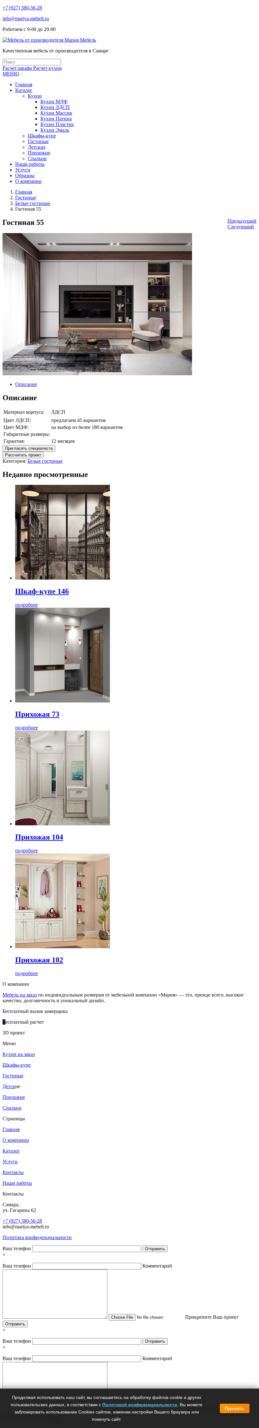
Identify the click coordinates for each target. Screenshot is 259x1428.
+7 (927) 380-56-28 (22, 7)
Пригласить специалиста (29, 448)
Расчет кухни (47, 68)
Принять (234, 1408)
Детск (9, 1086)
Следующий (240, 226)
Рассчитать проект (23, 455)
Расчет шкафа (18, 68)
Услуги (10, 1161)
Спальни (12, 1108)
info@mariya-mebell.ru (26, 18)
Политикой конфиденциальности (139, 1404)
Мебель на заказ (20, 994)
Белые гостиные (32, 203)
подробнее (26, 604)
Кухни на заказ (19, 1054)
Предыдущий (241, 221)
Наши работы (17, 1183)
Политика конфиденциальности (37, 1237)
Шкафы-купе (17, 1065)
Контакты (13, 1172)
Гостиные (25, 197)
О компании (16, 1140)
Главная (23, 192)
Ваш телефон (17, 1248)
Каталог (11, 1151)
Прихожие (14, 1097)
